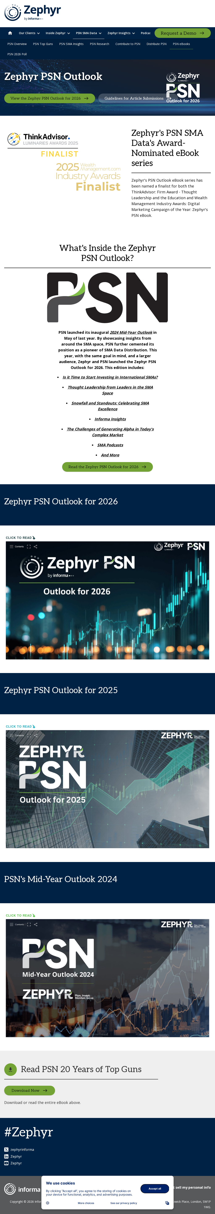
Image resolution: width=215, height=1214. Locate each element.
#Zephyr (28, 1132)
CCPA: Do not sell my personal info (182, 1187)
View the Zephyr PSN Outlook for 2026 (45, 98)
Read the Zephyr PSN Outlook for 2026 (103, 467)
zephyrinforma (22, 1149)
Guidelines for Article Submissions (134, 98)
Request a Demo (178, 33)
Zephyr (16, 1156)
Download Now (25, 1090)
